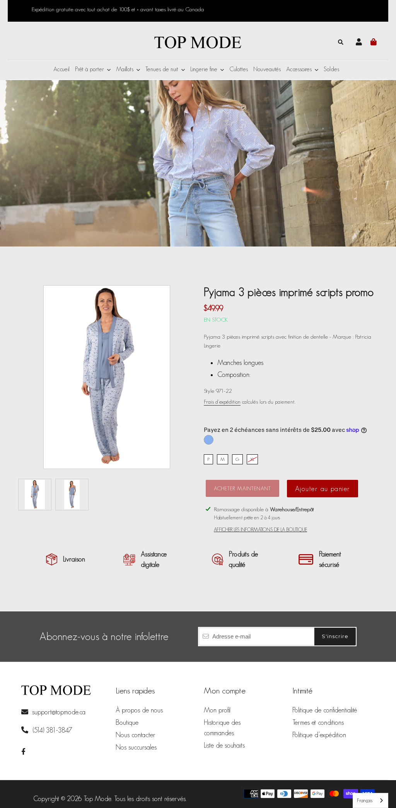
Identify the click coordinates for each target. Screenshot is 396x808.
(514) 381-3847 (51, 730)
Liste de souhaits (224, 745)
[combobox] (370, 800)
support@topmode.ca (58, 712)
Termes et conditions (318, 722)
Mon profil (217, 710)
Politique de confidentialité (324, 710)
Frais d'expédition (222, 402)
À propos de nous (139, 710)
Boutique (127, 722)
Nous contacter (135, 735)
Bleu (208, 440)
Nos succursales (136, 747)
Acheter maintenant (242, 488)
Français (364, 800)
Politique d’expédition (319, 735)
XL (252, 459)
